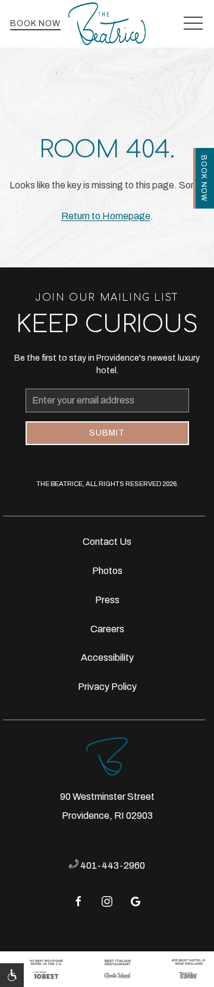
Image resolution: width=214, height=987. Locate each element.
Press (107, 600)
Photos (107, 571)
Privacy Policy (107, 687)
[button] (193, 24)
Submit (107, 432)
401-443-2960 (111, 865)
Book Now (35, 23)
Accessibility (107, 657)
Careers (107, 629)
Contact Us (107, 542)
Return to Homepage (105, 216)
